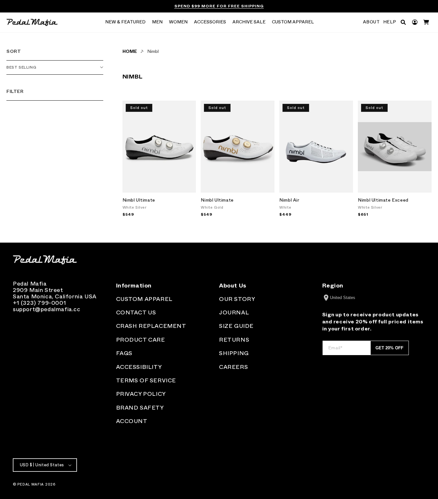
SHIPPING (234, 353)
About (371, 22)
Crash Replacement (151, 325)
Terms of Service (146, 380)
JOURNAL (234, 312)
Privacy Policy (141, 393)
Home (129, 51)
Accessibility (139, 366)
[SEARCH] (403, 22)
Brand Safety (140, 407)
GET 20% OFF (389, 347)
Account (131, 421)
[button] (125, 22)
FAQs (124, 353)
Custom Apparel (144, 299)
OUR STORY (237, 299)
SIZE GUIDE (236, 325)
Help (389, 22)
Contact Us (136, 312)
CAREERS (233, 366)
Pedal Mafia (30, 484)
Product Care (140, 339)
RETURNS (234, 339)
